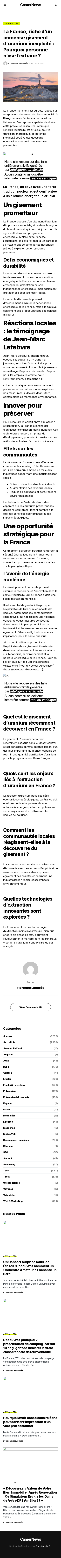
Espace (7, 1103)
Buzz (6, 1066)
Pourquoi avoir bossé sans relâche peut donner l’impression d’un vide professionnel (30, 1422)
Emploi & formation (14, 1085)
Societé (7, 1158)
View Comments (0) (30, 1007)
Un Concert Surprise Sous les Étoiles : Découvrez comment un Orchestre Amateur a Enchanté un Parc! (30, 1268)
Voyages (8, 1189)
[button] (5, 5)
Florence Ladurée (30, 988)
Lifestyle (8, 1121)
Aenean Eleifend (12, 1048)
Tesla (6, 1176)
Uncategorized (11, 1182)
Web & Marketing (13, 1201)
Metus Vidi (9, 1134)
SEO (5, 1152)
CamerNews (30, 4)
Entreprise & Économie (16, 1097)
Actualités (11, 23)
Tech (6, 1170)
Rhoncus (8, 1146)
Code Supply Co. (43, 1546)
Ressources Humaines (16, 1140)
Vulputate (9, 1195)
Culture (7, 1072)
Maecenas (9, 1127)
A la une (7, 1036)
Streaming (9, 1164)
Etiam (6, 1109)
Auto (6, 1060)
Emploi (7, 1079)
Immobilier (9, 1115)
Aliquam (8, 1054)
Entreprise (9, 1091)
